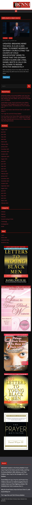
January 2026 (4, 146)
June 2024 (3, 193)
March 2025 (4, 171)
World (10, 38)
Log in (2, 235)
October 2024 (4, 183)
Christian (5, 38)
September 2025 (5, 156)
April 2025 (3, 168)
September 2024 (5, 186)
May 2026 (3, 137)
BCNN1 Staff (13, 40)
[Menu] (16, 11)
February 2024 (4, 203)
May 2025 (3, 166)
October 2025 (4, 154)
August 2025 (4, 159)
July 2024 (3, 190)
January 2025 (4, 176)
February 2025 (4, 173)
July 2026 (3, 132)
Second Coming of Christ (7, 219)
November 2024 (5, 181)
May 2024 (3, 195)
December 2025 (5, 149)
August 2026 (4, 129)
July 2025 (3, 161)
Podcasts (3, 216)
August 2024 (4, 188)
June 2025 (3, 164)
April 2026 (3, 139)
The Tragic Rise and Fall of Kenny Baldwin (11, 113)
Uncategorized (4, 224)
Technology (4, 221)
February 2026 (4, 144)
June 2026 (3, 134)
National (3, 214)
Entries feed (4, 237)
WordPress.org (4, 242)
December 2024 (5, 178)
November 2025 (5, 151)
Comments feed (5, 240)
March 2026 (4, 141)
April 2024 (3, 198)
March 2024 (4, 200)
